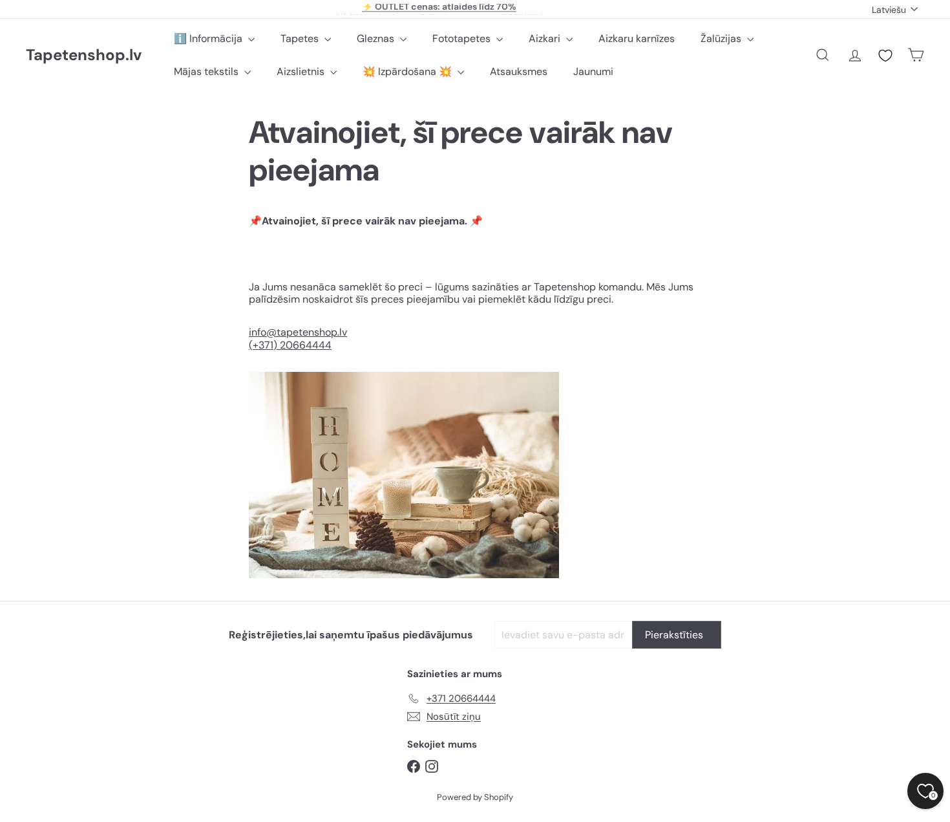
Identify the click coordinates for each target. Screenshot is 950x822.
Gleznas (377, 38)
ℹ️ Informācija (209, 38)
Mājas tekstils (207, 71)
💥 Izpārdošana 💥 (408, 71)
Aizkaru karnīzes (636, 38)
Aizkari (546, 38)
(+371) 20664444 (290, 345)
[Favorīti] (885, 55)
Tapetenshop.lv (84, 55)
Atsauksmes (518, 71)
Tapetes (300, 38)
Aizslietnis (302, 71)
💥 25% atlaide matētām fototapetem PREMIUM (439, 9)
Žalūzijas (722, 38)
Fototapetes (462, 38)
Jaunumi (593, 71)
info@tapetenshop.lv (298, 332)
